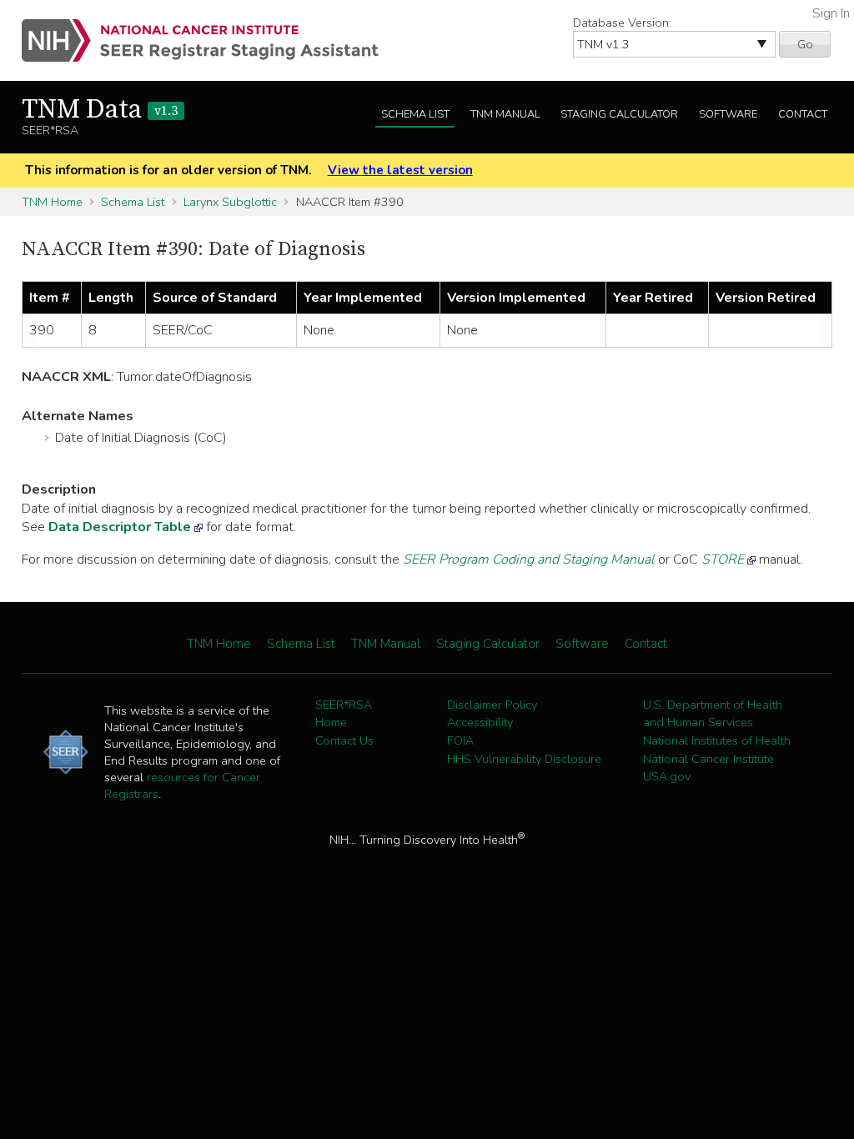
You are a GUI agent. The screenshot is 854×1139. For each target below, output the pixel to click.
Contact (802, 114)
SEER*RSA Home (343, 713)
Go (805, 44)
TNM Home (52, 201)
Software (728, 114)
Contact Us (344, 740)
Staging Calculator (619, 114)
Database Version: (622, 22)
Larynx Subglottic (230, 201)
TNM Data (100, 110)
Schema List (415, 114)
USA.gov (667, 776)
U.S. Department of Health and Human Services (712, 713)
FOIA (460, 740)
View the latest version (400, 170)
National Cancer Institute (708, 758)
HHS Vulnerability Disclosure (524, 758)
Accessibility (480, 722)
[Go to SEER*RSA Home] (210, 40)
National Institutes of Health (717, 740)
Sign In (831, 13)
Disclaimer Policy (492, 704)
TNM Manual (505, 114)
